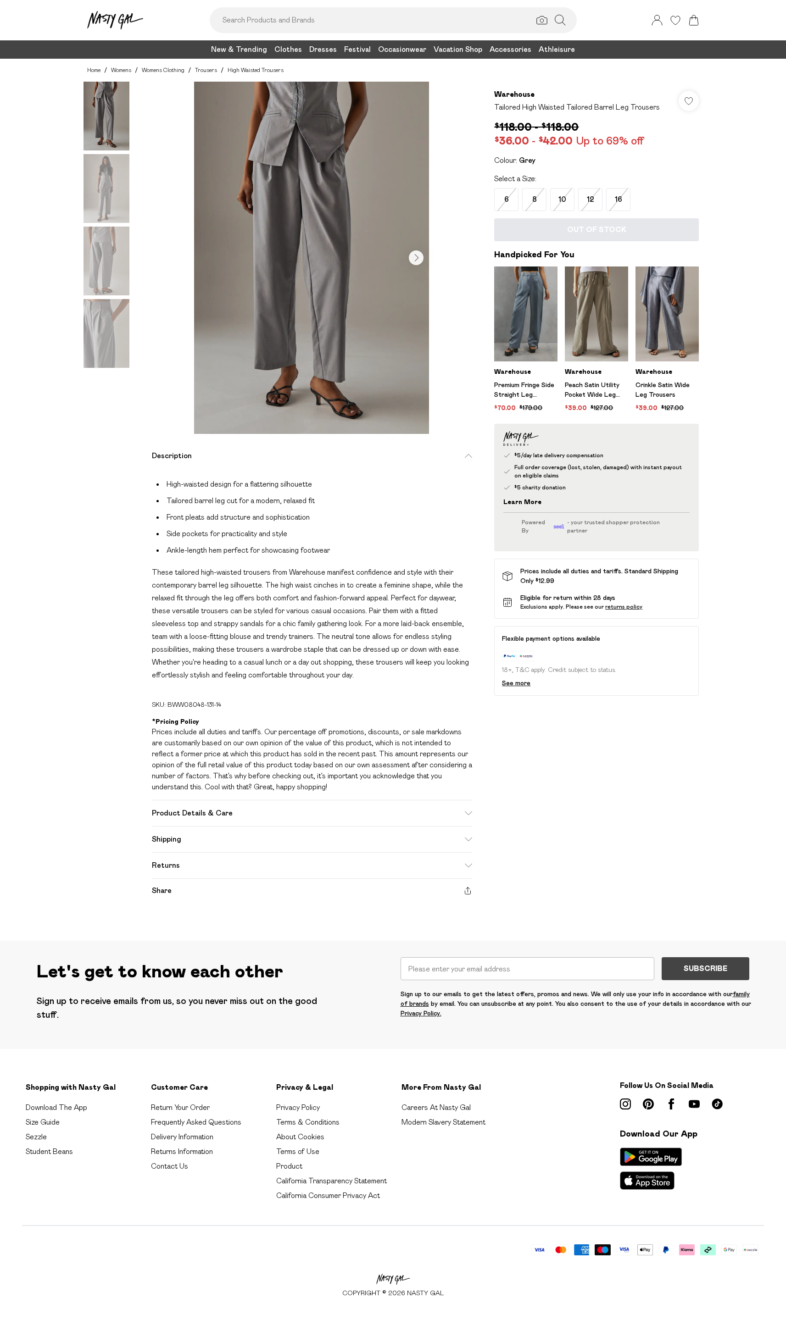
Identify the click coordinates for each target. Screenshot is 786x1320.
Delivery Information (182, 1137)
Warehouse (514, 94)
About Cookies (300, 1137)
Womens (121, 70)
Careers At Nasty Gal (436, 1107)
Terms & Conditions (308, 1122)
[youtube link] (694, 1103)
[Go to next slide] (416, 257)
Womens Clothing (163, 70)
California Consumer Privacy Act (328, 1195)
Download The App (56, 1107)
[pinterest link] (648, 1103)
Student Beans (49, 1151)
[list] (311, 258)
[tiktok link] (717, 1103)
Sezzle (36, 1137)
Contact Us (169, 1166)
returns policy (623, 607)
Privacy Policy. (421, 1013)
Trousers (206, 70)
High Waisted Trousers (256, 70)
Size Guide (43, 1122)
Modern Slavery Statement (443, 1122)
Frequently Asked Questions (196, 1122)
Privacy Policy (298, 1107)
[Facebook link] (671, 1103)
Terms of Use (297, 1151)
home (93, 70)
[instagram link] (625, 1103)
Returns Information (182, 1151)
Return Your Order (180, 1107)
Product (289, 1166)
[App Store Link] (651, 1169)
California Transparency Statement (331, 1181)
